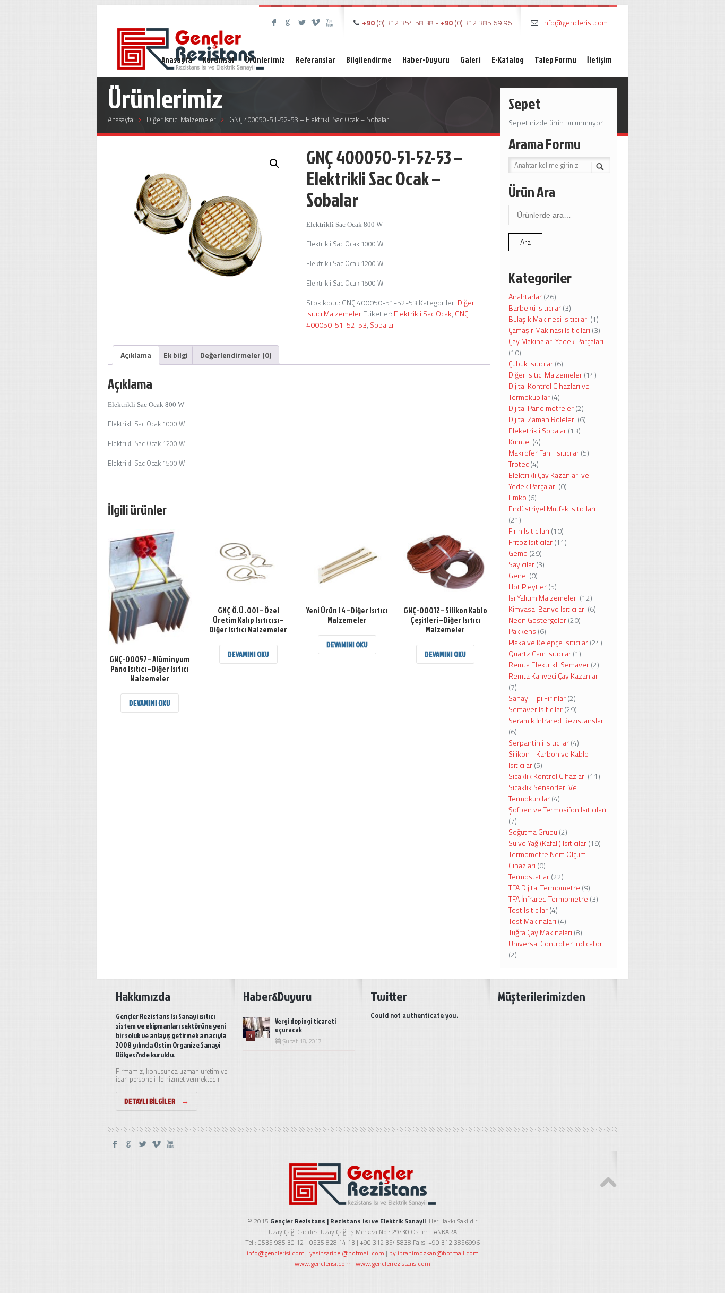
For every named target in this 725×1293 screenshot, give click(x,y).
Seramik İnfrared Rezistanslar (555, 720)
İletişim (599, 59)
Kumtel (519, 441)
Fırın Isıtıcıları (528, 530)
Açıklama (135, 355)
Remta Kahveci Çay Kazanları (554, 675)
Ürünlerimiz (265, 59)
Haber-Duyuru (426, 59)
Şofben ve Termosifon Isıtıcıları (557, 809)
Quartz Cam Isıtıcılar (539, 653)
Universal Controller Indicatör (555, 943)
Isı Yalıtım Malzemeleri (543, 597)
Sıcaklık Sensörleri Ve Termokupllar (542, 793)
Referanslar (315, 59)
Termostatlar (528, 876)
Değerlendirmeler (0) (235, 355)
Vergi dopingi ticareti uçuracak (305, 1025)
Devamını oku (149, 703)
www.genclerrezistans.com (393, 1263)
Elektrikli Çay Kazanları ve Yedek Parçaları (548, 480)
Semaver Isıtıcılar (535, 709)
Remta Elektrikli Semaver (548, 664)
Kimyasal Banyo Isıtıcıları (547, 608)
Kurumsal (218, 59)
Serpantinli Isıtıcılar (538, 742)
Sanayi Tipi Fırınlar (537, 698)
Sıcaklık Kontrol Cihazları (547, 776)
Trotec (518, 463)
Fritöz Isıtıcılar (530, 541)
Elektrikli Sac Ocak (423, 313)
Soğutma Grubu (532, 831)
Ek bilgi (175, 355)
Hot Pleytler (527, 586)
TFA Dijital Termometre (544, 887)
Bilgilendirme (369, 59)
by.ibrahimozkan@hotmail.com (434, 1253)
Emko (517, 497)
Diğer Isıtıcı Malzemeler (181, 119)
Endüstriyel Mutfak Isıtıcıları (551, 508)
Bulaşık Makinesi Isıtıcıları (548, 318)
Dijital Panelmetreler (541, 408)
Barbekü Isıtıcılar (534, 307)
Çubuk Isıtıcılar (530, 363)
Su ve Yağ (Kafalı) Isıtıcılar (547, 843)
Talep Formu (555, 59)
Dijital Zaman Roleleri (542, 419)
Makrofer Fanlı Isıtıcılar (543, 452)
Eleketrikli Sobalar (537, 430)
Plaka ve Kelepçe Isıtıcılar (548, 642)
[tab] (136, 355)
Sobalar (382, 324)
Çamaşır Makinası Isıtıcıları (549, 330)
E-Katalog (507, 59)
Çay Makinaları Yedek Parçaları (555, 341)
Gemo (518, 553)
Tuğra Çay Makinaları (540, 932)
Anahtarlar (525, 296)
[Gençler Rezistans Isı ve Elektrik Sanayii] (190, 39)
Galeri (470, 59)
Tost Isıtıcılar (528, 909)
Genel (518, 575)
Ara (525, 241)
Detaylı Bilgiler (156, 1101)
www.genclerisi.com (323, 1263)
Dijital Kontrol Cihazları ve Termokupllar (549, 391)
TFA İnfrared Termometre (548, 898)
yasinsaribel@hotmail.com (346, 1253)
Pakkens (522, 631)
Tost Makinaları (532, 921)
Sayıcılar (521, 564)
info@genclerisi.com (575, 22)
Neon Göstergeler (537, 620)
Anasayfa (176, 59)
